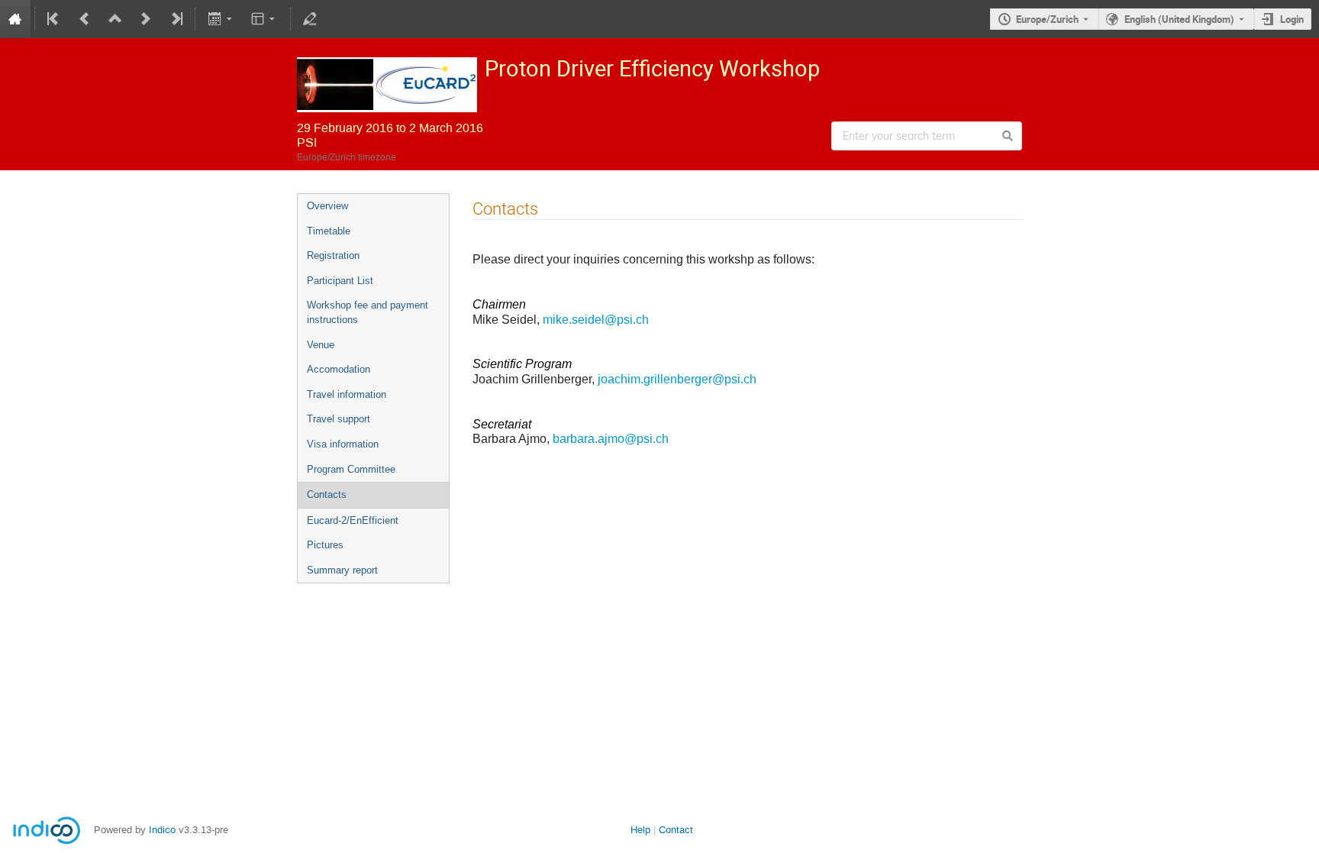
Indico (162, 829)
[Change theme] (264, 19)
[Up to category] (115, 19)
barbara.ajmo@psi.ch (611, 438)
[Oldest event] (54, 19)
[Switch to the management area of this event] (310, 19)
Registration (333, 255)
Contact (676, 829)
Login (1292, 19)
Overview (327, 206)
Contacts (327, 494)
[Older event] (84, 19)
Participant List (340, 280)
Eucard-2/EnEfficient (352, 520)
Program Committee (351, 469)
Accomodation (338, 369)
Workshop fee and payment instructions (367, 312)
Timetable (328, 231)
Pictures (325, 545)
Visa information (343, 444)
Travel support (338, 419)
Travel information (346, 394)
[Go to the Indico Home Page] (15, 19)
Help (640, 829)
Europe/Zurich (1047, 19)
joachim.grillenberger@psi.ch (677, 379)
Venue (320, 345)
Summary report (342, 570)
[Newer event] (146, 19)
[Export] (221, 19)
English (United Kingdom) (1179, 19)
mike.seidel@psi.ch (596, 319)
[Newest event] (175, 19)
